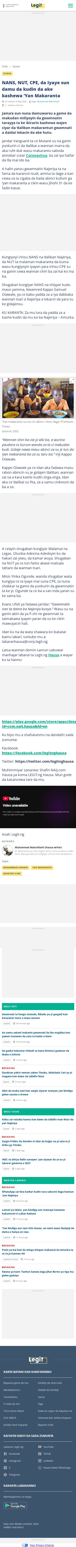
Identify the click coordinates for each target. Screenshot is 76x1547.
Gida (5, 66)
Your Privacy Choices (42, 1545)
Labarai (6, 1023)
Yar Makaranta (42, 867)
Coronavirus (36, 155)
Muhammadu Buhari (15, 867)
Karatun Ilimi (12, 873)
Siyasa (16, 66)
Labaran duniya (10, 1259)
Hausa (53, 654)
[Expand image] (72, 381)
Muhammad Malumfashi (48, 101)
